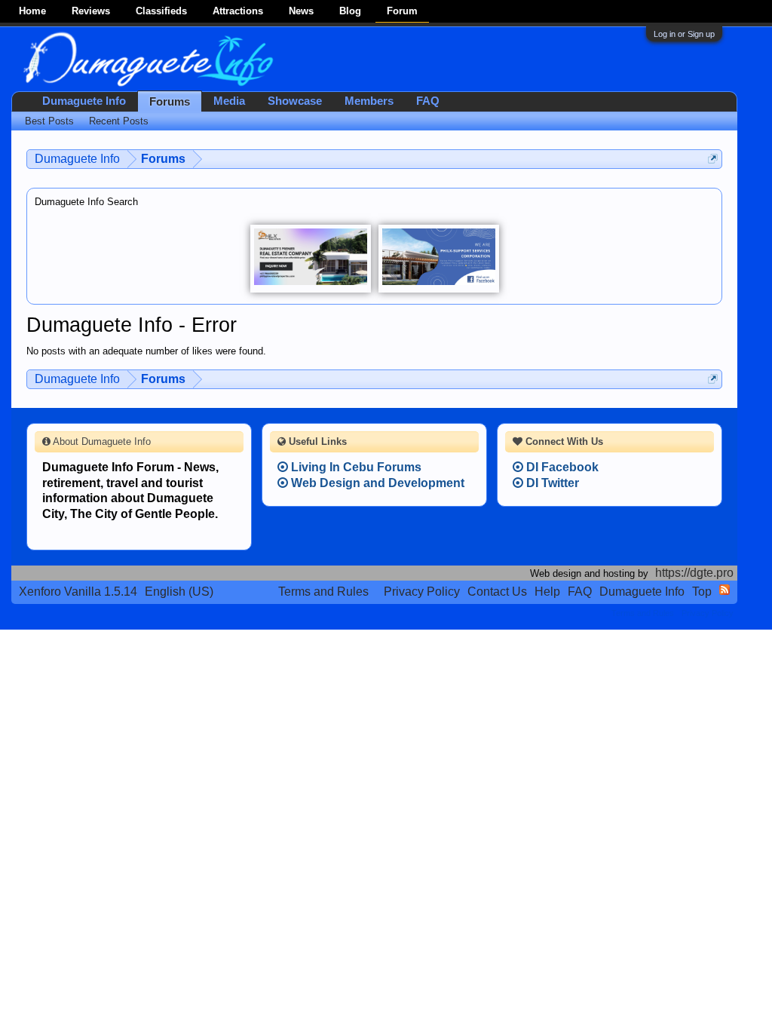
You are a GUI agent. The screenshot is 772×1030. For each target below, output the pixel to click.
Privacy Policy (422, 591)
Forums (169, 102)
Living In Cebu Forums (354, 467)
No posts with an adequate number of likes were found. (146, 351)
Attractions (238, 11)
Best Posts (49, 121)
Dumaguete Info (84, 101)
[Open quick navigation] (713, 159)
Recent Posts (119, 121)
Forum (402, 11)
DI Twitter (551, 483)
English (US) (179, 591)
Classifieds (161, 11)
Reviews (91, 11)
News (301, 11)
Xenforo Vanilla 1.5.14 (78, 591)
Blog (350, 11)
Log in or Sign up (684, 33)
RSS (724, 589)
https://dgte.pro (694, 572)
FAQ (428, 101)
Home (32, 11)
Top (702, 591)
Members (369, 101)
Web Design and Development (376, 483)
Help (547, 591)
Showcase (295, 101)
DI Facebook (561, 467)
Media (229, 101)
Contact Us (497, 591)
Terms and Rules (323, 591)
